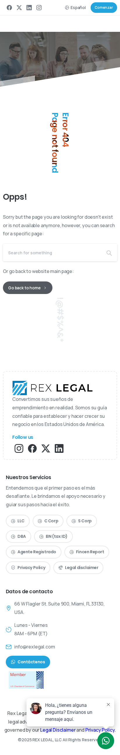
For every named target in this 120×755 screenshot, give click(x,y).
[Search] (109, 252)
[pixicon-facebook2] (32, 448)
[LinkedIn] (29, 7)
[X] (19, 7)
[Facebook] (9, 7)
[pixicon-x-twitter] (45, 448)
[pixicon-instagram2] (19, 448)
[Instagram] (39, 7)
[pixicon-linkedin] (59, 448)
